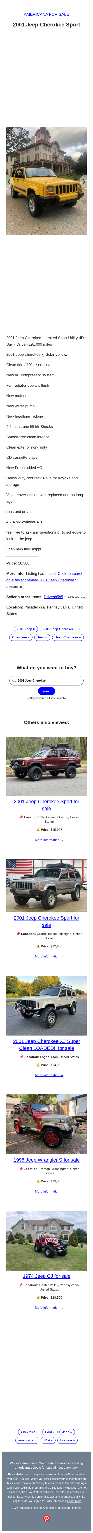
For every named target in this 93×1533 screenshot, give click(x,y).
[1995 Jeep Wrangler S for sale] (46, 1153)
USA (47, 1440)
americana (25, 1440)
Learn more (74, 1501)
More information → (49, 840)
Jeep (41, 637)
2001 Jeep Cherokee (58, 629)
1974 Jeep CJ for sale (46, 1276)
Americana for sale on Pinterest (62, 1507)
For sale (66, 1440)
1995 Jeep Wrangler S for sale (47, 1160)
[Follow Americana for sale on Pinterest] (46, 1520)
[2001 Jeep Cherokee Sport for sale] (46, 794)
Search (46, 691)
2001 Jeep (24, 629)
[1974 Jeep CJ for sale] (46, 1269)
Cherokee (19, 637)
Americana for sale (46, 14)
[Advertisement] (46, 78)
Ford (48, 1432)
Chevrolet (28, 1432)
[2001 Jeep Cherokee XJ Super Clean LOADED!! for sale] (46, 1034)
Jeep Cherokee (66, 637)
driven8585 (53, 597)
